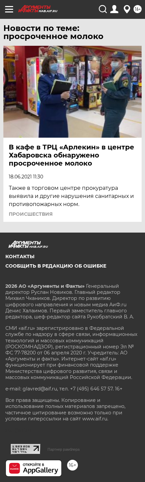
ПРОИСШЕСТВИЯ (31, 214)
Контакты (19, 256)
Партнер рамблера (64, 449)
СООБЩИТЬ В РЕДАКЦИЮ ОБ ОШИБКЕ (55, 266)
